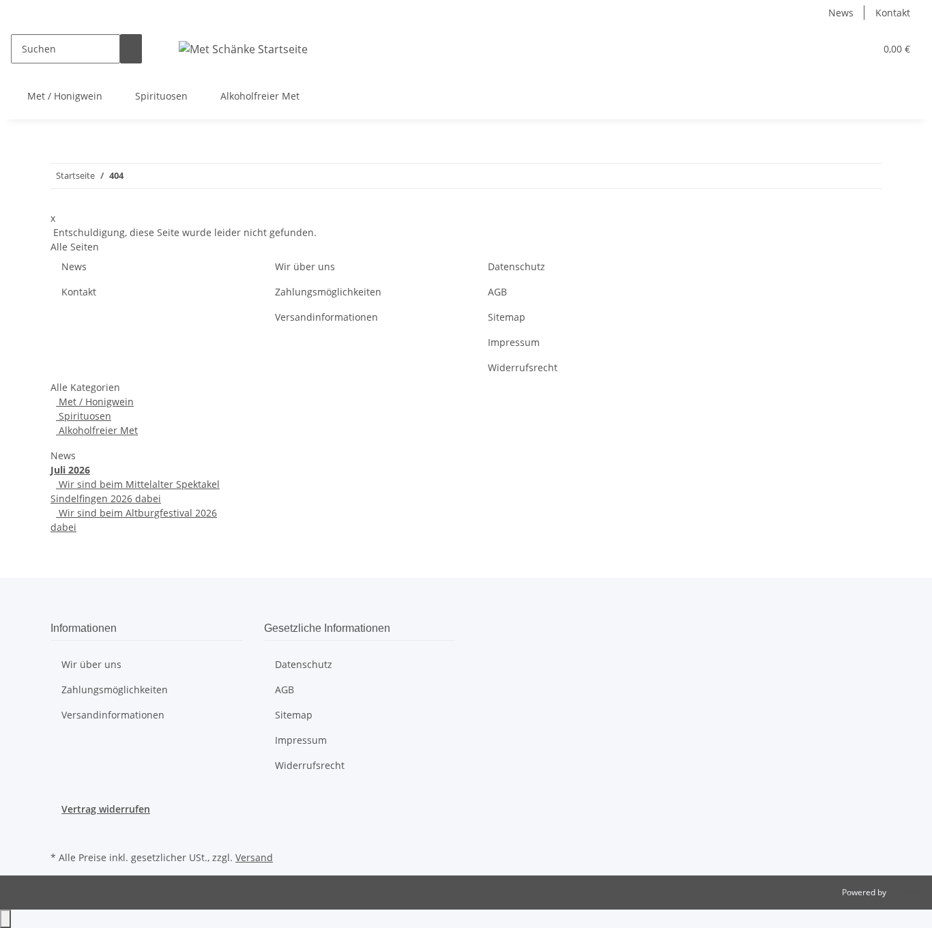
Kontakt (892, 12)
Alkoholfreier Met (97, 430)
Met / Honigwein (95, 401)
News (841, 12)
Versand (254, 857)
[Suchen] (131, 48)
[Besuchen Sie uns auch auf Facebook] (61, 831)
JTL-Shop (904, 892)
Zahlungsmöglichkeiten (328, 291)
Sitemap (506, 316)
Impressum (514, 342)
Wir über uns (305, 266)
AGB (497, 291)
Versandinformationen (326, 316)
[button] (837, 48)
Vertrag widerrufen (105, 808)
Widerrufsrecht (522, 367)
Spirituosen (83, 415)
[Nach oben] (5, 919)
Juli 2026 (70, 469)
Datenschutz (516, 266)
